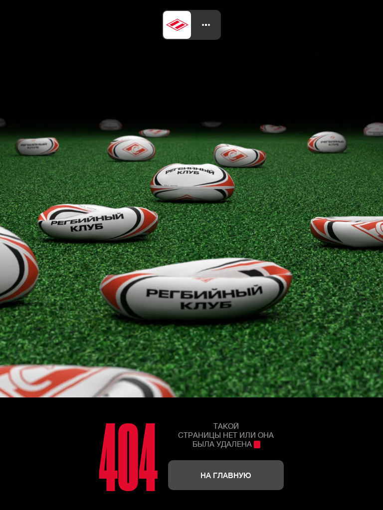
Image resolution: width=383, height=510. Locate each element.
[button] (206, 25)
